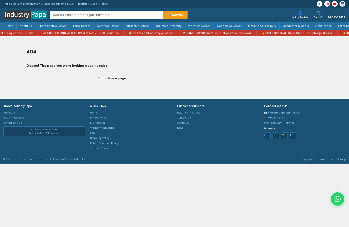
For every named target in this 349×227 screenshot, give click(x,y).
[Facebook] (319, 4)
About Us (26, 26)
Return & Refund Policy (104, 143)
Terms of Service (100, 148)
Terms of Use (325, 159)
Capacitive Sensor (229, 26)
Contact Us (184, 117)
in (274, 134)
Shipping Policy (99, 138)
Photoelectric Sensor (52, 26)
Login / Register (300, 14)
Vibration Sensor (199, 26)
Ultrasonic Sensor (137, 26)
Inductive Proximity (169, 26)
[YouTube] (335, 4)
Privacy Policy (98, 117)
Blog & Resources (13, 117)
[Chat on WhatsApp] (337, 199)
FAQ (92, 133)
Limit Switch (323, 26)
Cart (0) (319, 14)
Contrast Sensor (108, 26)
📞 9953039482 (274, 117)
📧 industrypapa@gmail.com (283, 112)
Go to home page (112, 78)
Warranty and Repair (103, 127)
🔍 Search (175, 15)
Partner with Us (12, 122)
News (180, 127)
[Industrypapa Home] (25, 14)
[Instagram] (327, 4)
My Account (97, 122)
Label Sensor (81, 26)
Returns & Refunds (188, 112)
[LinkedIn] (342, 4)
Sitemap (341, 159)
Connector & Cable (296, 26)
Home (9, 26)
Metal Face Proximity (262, 26)
